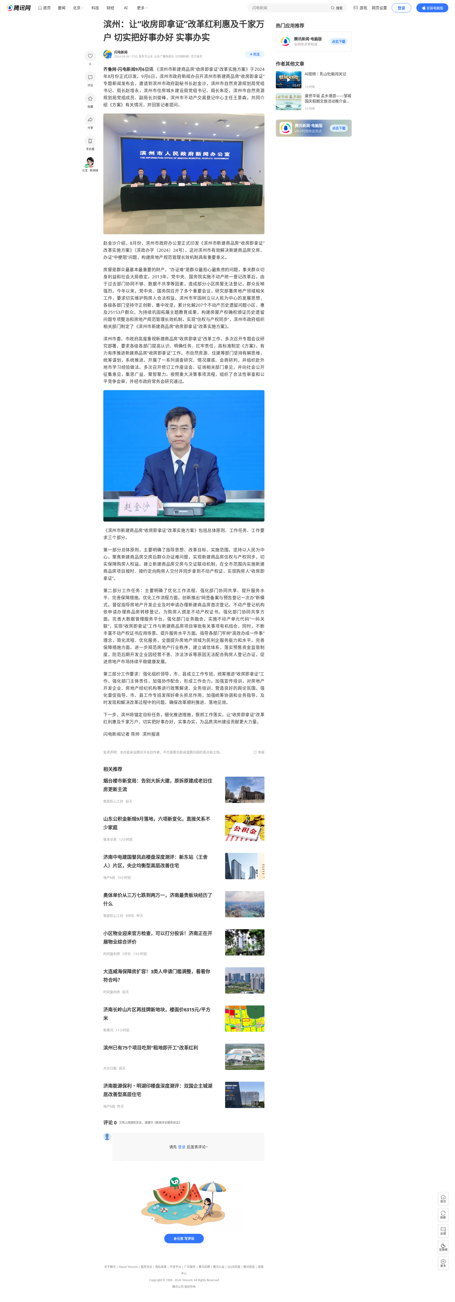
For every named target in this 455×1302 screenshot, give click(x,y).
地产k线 (109, 877)
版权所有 (190, 1287)
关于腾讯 (110, 1267)
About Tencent (128, 1267)
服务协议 (146, 1267)
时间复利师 (111, 953)
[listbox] (183, 937)
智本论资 (110, 839)
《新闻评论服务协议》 (167, 1123)
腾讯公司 (178, 1287)
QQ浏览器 (234, 1267)
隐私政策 (161, 1267)
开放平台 (175, 1267)
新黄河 (108, 1030)
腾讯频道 (249, 1267)
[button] (339, 41)
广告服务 (190, 1267)
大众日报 (110, 1068)
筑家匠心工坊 (113, 801)
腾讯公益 (218, 1267)
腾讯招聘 (204, 1267)
